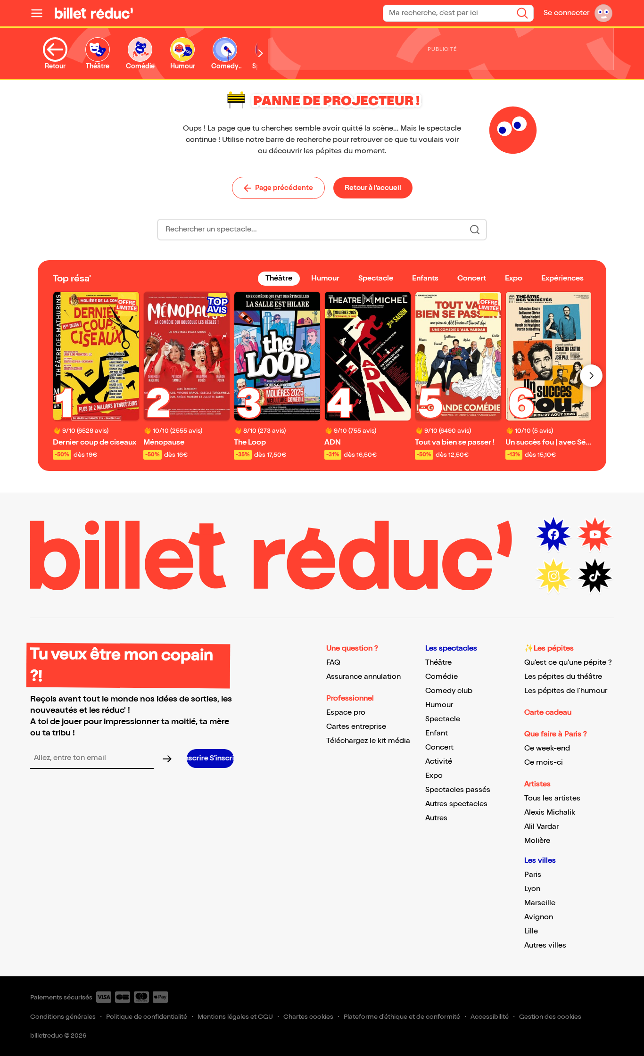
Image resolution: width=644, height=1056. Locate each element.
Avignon (538, 917)
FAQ (333, 662)
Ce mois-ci (543, 762)
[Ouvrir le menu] (40, 13)
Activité (438, 761)
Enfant (436, 733)
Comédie (441, 676)
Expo (434, 775)
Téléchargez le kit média (368, 740)
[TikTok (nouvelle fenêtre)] (595, 576)
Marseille (539, 903)
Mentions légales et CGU (235, 1017)
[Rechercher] (522, 13)
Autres (436, 818)
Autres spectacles (456, 804)
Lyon (532, 888)
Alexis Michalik (549, 812)
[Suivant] (591, 375)
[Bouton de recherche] (474, 229)
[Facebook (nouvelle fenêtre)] (553, 534)
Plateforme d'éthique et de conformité (402, 1017)
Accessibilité (490, 1017)
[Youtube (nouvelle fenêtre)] (595, 534)
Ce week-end (547, 748)
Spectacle (442, 719)
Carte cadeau (547, 712)
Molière (537, 840)
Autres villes (545, 945)
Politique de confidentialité (146, 1017)
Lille (531, 931)
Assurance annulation (363, 676)
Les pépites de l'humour (565, 690)
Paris (532, 874)
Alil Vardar (541, 826)
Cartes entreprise (356, 726)
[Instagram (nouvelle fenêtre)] (553, 576)
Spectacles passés (457, 789)
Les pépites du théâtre (563, 676)
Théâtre (438, 662)
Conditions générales (63, 1017)
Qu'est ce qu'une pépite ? (568, 662)
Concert (439, 747)
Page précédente (284, 187)
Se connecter (566, 12)
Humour (439, 705)
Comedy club (448, 690)
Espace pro (345, 712)
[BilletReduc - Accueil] (94, 13)
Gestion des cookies (550, 1017)
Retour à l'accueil (373, 187)
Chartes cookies (308, 1017)
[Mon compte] (603, 13)
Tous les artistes (552, 798)
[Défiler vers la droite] (261, 53)
